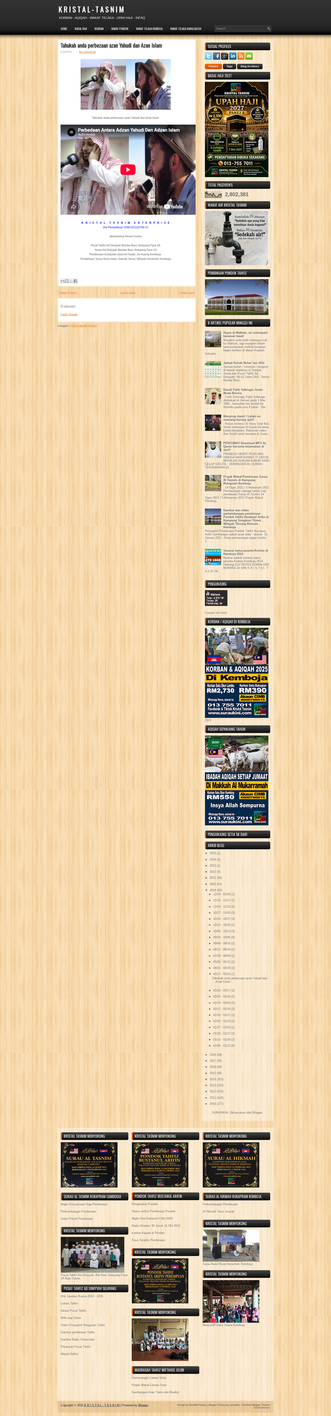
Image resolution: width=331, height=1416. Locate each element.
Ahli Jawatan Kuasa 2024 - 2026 (82, 1296)
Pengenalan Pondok (145, 1204)
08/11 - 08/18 (222, 949)
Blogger (257, 1112)
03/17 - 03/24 (222, 974)
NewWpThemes (198, 1405)
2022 (213, 871)
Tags (230, 66)
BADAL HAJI (81, 28)
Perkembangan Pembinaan (78, 1211)
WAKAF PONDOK (119, 28)
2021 (213, 877)
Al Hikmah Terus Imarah (218, 1211)
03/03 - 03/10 (222, 996)
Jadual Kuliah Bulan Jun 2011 (244, 363)
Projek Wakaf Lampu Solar (149, 1385)
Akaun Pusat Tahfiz (73, 1310)
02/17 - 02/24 (222, 1009)
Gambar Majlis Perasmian (78, 1339)
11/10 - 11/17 (222, 900)
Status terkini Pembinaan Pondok (153, 1211)
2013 (213, 1085)
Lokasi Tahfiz (69, 1303)
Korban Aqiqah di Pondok (148, 1233)
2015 (213, 1073)
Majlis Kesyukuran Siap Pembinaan (84, 1204)
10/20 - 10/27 (222, 918)
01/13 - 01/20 (222, 1039)
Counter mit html (216, 612)
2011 (213, 1097)
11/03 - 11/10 (222, 906)
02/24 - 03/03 (222, 1003)
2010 (213, 1103)
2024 (213, 859)
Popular (213, 66)
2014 (213, 1079)
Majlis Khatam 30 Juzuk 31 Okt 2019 (156, 1225)
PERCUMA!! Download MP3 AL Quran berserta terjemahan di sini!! (244, 446)
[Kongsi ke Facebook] (75, 281)
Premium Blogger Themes (256, 1405)
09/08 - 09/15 (222, 943)
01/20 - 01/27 (222, 1033)
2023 (213, 865)
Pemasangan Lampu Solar (149, 1377)
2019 (213, 890)
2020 (213, 884)
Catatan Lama (187, 292)
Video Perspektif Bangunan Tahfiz (83, 1325)
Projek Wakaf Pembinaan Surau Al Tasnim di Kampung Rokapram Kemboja (245, 480)
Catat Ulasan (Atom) (83, 325)
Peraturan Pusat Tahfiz (76, 1346)
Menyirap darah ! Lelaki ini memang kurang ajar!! (242, 418)
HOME (64, 28)
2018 (213, 1054)
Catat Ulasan (69, 314)
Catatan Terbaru (68, 292)
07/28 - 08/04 (222, 955)
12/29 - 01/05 (222, 894)
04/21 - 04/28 (222, 968)
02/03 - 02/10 (222, 1021)
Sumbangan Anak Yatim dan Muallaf (155, 1392)
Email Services (262, 1407)
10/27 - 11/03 (222, 912)
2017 (213, 1060)
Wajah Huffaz (69, 1354)
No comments (87, 52)
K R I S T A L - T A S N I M (91, 9)
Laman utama (127, 292)
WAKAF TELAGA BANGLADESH (185, 28)
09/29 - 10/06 (222, 937)
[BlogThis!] (67, 281)
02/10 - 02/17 (222, 1015)
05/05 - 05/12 (222, 962)
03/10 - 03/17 (222, 990)
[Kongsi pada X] (71, 281)
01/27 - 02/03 (222, 1027)
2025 (213, 853)
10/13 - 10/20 (222, 925)
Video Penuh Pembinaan (77, 1218)
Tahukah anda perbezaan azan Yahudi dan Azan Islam (111, 45)
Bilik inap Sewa (71, 1318)
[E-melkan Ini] (62, 281)
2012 (213, 1091)
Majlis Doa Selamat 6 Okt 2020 (152, 1218)
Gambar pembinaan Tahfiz (78, 1332)
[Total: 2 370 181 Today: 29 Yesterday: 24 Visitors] (216, 609)
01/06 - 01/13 (222, 1045)
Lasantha (234, 1405)
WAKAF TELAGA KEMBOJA (149, 28)
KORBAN (99, 28)
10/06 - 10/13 (222, 931)
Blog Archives (250, 66)
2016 (213, 1067)
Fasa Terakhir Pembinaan (148, 1240)
